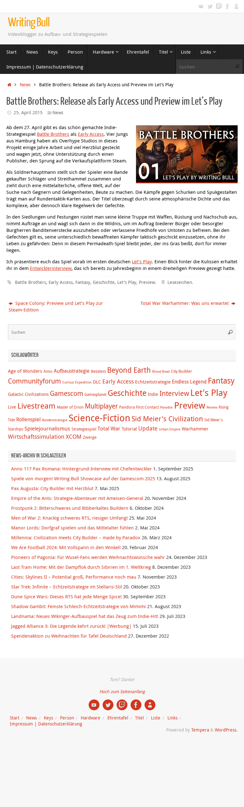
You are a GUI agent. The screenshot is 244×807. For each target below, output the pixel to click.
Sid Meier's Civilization (167, 418)
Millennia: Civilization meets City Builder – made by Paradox (75, 537)
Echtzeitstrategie (153, 381)
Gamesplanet (95, 394)
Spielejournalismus (47, 428)
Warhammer (195, 428)
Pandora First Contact (139, 407)
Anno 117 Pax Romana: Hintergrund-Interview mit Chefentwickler (81, 468)
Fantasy (82, 282)
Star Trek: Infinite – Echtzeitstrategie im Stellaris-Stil (66, 586)
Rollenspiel (28, 419)
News (25, 85)
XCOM (74, 436)
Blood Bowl (161, 371)
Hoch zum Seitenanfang (122, 691)
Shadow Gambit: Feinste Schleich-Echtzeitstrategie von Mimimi (78, 606)
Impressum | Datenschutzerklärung (46, 724)
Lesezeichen (179, 282)
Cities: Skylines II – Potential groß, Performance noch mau (73, 577)
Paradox (166, 407)
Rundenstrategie (54, 420)
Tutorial (129, 429)
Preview (147, 282)
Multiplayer (101, 406)
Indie (153, 394)
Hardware (90, 718)
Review (212, 407)
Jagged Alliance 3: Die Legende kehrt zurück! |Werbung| (71, 626)
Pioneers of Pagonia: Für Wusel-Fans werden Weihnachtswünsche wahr (88, 557)
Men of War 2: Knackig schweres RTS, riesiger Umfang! (69, 518)
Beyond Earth (129, 370)
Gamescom (66, 393)
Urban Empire (169, 429)
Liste (155, 718)
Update (148, 428)
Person (67, 718)
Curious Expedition (77, 382)
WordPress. (226, 730)
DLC (97, 381)
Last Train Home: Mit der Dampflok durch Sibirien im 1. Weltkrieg (81, 567)
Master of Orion (70, 407)
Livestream (36, 406)
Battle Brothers (53, 134)
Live (12, 407)
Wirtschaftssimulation (36, 436)
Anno (48, 371)
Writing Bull (29, 22)
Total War (109, 428)
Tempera (200, 730)
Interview (174, 393)
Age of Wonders (25, 371)
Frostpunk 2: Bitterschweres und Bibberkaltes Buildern (69, 508)
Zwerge (90, 437)
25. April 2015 (28, 112)
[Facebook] (227, 6)
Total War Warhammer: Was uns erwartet (185, 303)
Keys (48, 718)
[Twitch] (218, 6)
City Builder (181, 371)
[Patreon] (236, 6)
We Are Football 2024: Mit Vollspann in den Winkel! (66, 547)
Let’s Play (142, 261)
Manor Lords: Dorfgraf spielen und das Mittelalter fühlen (72, 527)
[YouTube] (200, 6)
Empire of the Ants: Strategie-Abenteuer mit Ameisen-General (77, 498)
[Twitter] (209, 6)
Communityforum (34, 381)
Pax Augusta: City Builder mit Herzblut (52, 488)
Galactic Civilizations (28, 394)
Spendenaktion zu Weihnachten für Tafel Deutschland (69, 636)
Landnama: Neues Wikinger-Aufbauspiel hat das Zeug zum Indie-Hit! (84, 616)
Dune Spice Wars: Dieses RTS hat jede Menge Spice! (66, 596)
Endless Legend (189, 381)
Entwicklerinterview (50, 268)
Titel (139, 718)
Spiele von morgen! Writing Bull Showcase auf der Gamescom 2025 (83, 478)
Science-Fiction (99, 417)
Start (14, 718)
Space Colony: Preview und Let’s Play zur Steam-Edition (56, 306)
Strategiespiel (83, 429)
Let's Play (126, 282)
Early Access (91, 134)
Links (172, 718)
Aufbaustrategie (72, 370)
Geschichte (104, 282)
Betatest (98, 371)
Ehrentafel (117, 718)
